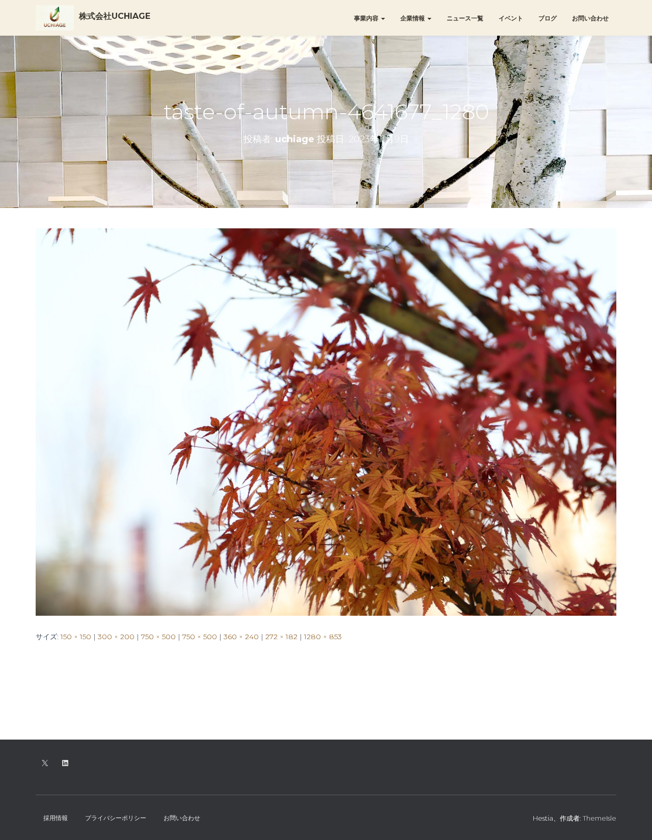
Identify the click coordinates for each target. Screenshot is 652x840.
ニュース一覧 (465, 18)
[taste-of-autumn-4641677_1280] (326, 421)
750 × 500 (158, 636)
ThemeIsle (599, 818)
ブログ (547, 18)
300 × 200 (116, 636)
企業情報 (413, 18)
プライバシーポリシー (115, 818)
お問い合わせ (590, 18)
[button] (382, 18)
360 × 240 (241, 636)
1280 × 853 (323, 636)
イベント (511, 18)
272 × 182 (281, 636)
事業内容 (367, 18)
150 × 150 (76, 636)
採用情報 (55, 818)
